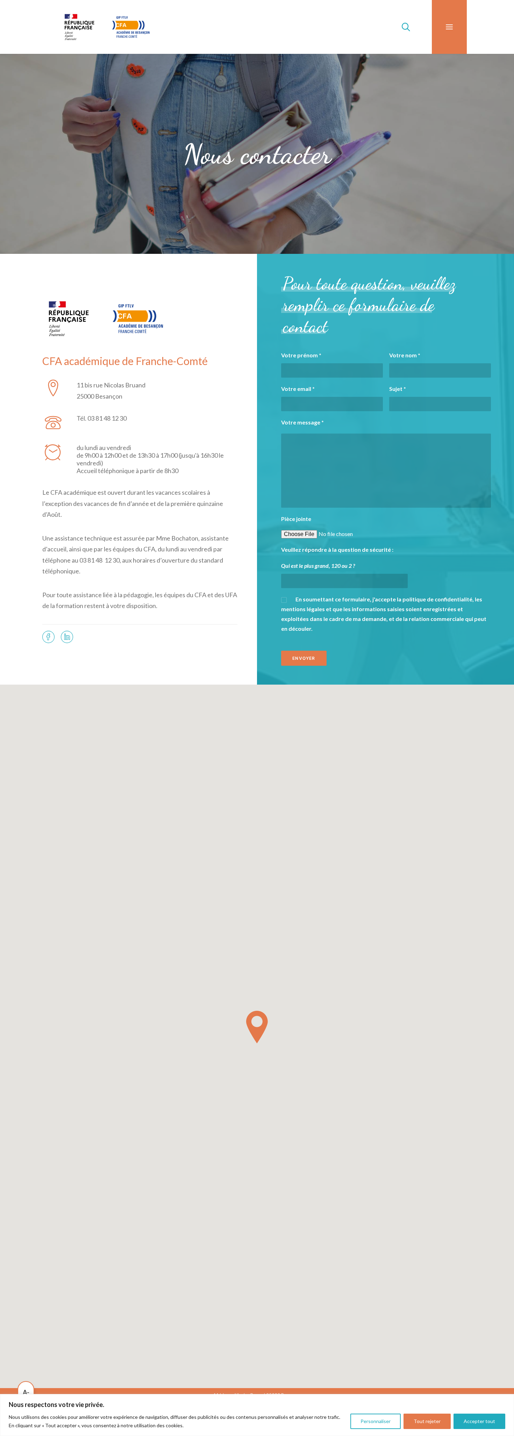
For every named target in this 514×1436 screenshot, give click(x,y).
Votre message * (302, 422)
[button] (449, 27)
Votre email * (298, 388)
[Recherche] (403, 26)
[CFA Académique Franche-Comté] (107, 26)
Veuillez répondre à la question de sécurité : (337, 549)
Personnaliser (375, 1421)
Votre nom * (404, 355)
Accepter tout (479, 1421)
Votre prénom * (301, 355)
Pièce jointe (296, 518)
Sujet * (397, 388)
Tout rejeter (427, 1421)
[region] (257, 1415)
